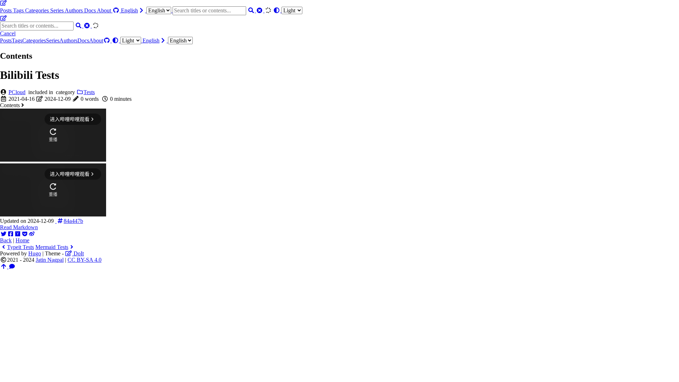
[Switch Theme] (287, 10)
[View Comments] (12, 267)
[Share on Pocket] (24, 234)
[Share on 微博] (31, 234)
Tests (89, 92)
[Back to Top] (4, 267)
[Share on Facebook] (10, 234)
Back (6, 240)
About (104, 10)
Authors (74, 10)
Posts (6, 10)
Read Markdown (19, 227)
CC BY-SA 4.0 (84, 260)
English (129, 10)
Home (22, 240)
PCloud (16, 92)
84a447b (73, 221)
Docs (90, 10)
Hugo (34, 253)
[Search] (252, 10)
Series (57, 10)
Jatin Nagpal (50, 260)
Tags (19, 10)
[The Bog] (3, 3)
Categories (37, 10)
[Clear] (260, 10)
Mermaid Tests (51, 247)
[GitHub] (116, 10)
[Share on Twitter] (3, 234)
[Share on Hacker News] (17, 234)
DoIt (78, 253)
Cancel (8, 33)
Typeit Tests (20, 247)
